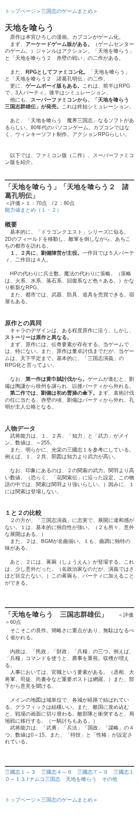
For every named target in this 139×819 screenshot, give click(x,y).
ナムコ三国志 (44, 779)
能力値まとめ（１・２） (33, 210)
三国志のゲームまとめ (67, 11)
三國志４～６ (56, 772)
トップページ (20, 11)
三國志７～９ (92, 772)
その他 (109, 779)
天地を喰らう (81, 779)
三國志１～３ (20, 772)
